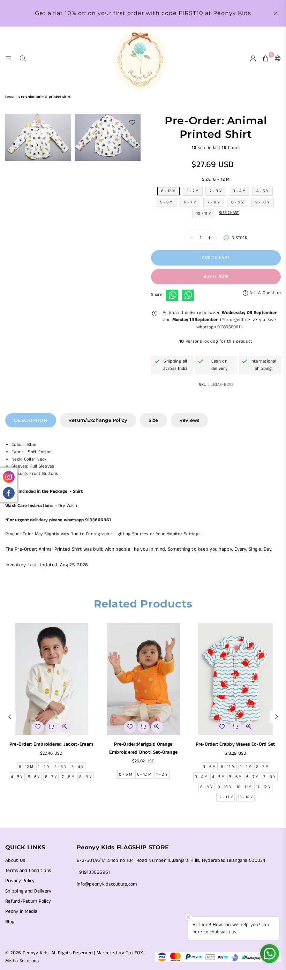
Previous (9, 716)
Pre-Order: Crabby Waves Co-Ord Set (236, 744)
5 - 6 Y (166, 202)
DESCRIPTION (30, 420)
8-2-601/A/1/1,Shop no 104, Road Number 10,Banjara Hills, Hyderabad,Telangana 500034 (171, 860)
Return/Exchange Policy (98, 420)
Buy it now (215, 276)
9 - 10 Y (262, 202)
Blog (9, 921)
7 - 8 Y (214, 202)
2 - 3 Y (216, 191)
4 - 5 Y (262, 191)
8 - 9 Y (237, 202)
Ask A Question (264, 293)
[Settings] (276, 58)
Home (9, 96)
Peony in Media (21, 911)
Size (153, 420)
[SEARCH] (23, 58)
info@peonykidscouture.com (107, 884)
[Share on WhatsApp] (172, 295)
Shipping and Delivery (28, 891)
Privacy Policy (20, 880)
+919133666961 (93, 872)
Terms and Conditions (28, 870)
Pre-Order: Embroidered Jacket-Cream (51, 744)
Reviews (189, 420)
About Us (15, 860)
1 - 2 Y (192, 191)
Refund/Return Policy (28, 901)
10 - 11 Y (203, 213)
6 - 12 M (168, 191)
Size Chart (229, 213)
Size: (216, 179)
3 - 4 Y (239, 191)
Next (276, 716)
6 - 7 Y (190, 202)
